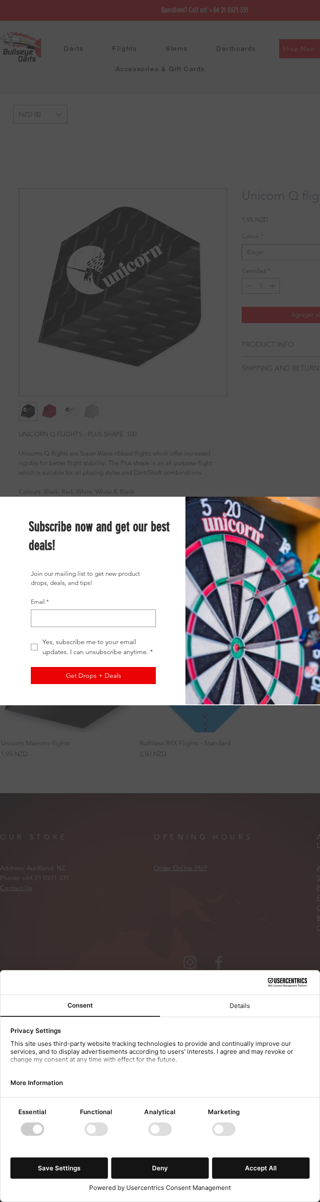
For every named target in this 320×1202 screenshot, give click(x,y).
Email (40, 601)
